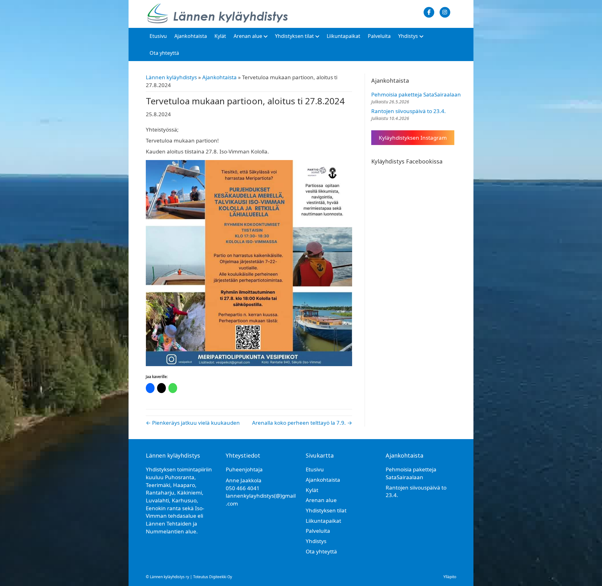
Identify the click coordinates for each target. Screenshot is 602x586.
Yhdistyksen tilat (294, 36)
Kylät (220, 36)
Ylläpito (449, 576)
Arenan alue (248, 36)
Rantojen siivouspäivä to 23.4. (408, 111)
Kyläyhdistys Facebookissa (406, 161)
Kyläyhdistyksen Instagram (413, 137)
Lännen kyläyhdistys (171, 77)
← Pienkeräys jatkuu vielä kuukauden (193, 422)
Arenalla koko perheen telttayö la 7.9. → (302, 422)
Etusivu (158, 36)
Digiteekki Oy (220, 576)
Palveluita (379, 36)
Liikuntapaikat (343, 36)
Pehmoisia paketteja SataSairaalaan (416, 94)
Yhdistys (408, 36)
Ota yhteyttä (164, 52)
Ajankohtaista (190, 36)
